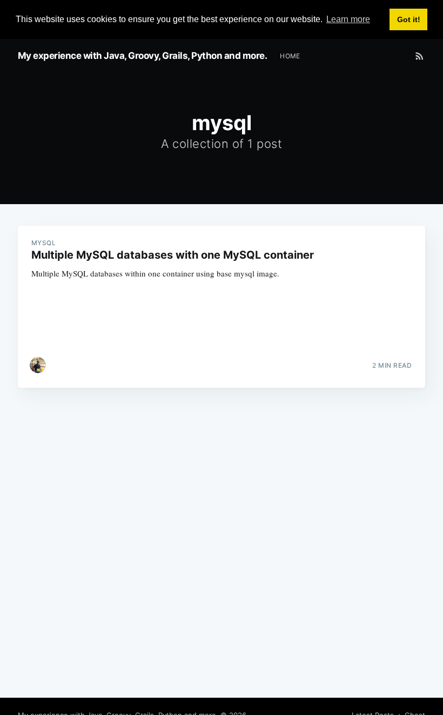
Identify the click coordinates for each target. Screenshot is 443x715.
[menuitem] (290, 55)
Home (290, 56)
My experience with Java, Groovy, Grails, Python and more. (142, 55)
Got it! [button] (408, 19)
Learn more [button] (348, 19)
